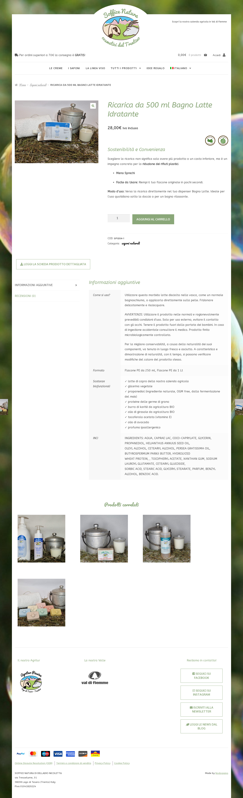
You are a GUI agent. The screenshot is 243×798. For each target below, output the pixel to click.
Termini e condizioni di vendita (73, 763)
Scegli (41, 538)
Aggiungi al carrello (153, 219)
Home (22, 84)
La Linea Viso (95, 68)
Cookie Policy (122, 763)
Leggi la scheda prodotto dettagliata (54, 264)
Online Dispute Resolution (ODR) (33, 763)
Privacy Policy (102, 763)
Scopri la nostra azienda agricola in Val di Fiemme (199, 21)
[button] (93, 106)
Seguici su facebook (202, 675)
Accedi (217, 55)
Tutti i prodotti (124, 68)
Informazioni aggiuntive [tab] (34, 285)
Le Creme (56, 68)
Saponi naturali (38, 84)
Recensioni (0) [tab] (25, 296)
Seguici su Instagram (202, 692)
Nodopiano (221, 773)
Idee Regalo (156, 68)
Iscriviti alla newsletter (202, 709)
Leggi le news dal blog (203, 726)
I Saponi (74, 68)
